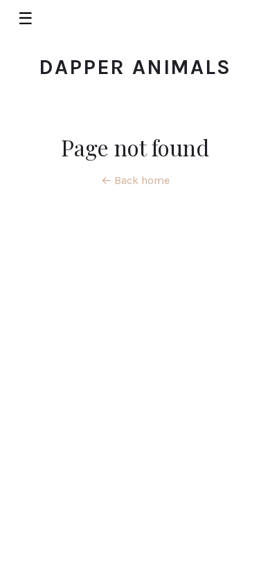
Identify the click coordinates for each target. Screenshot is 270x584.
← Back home (135, 180)
